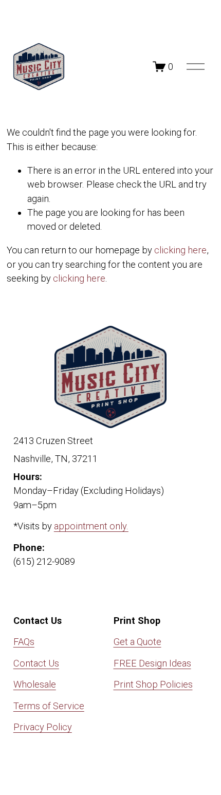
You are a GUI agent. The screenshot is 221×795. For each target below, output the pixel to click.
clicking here (180, 250)
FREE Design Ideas (152, 663)
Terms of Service (48, 705)
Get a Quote (137, 641)
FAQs (23, 641)
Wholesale (34, 684)
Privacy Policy (42, 727)
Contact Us (36, 663)
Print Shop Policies (153, 684)
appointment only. (91, 526)
